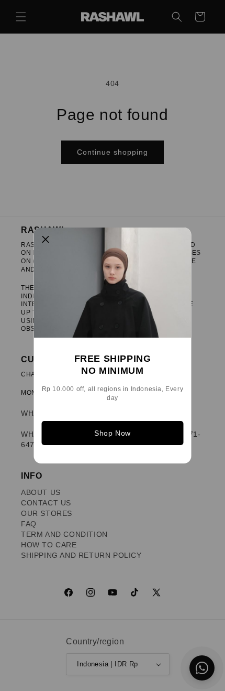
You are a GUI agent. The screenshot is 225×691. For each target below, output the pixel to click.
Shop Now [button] (112, 433)
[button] (46, 239)
